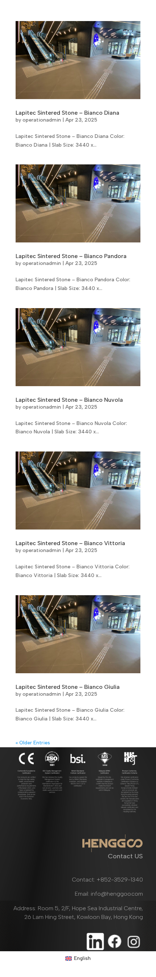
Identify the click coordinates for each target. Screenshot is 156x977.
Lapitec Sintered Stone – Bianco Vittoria (70, 543)
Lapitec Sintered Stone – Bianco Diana (67, 112)
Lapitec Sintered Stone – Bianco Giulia (68, 686)
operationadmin (41, 120)
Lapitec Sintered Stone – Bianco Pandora (71, 256)
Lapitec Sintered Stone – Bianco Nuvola (69, 399)
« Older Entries (33, 743)
